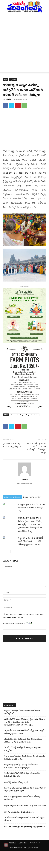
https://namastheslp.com (24, 483)
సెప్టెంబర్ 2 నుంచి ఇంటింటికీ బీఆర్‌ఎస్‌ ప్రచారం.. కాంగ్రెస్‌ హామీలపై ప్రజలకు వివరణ (30, 541)
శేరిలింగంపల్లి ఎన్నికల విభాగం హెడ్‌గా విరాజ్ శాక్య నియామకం (22, 797)
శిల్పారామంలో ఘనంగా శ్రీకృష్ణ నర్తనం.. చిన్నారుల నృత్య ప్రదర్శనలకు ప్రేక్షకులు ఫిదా (24, 757)
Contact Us (23, 843)
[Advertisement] (24, 38)
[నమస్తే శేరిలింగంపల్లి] (24, 6)
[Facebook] (5, 105)
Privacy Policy (35, 843)
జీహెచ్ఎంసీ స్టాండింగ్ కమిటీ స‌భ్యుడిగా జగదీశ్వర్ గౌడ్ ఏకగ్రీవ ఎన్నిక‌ (36, 448)
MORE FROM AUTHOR (32, 497)
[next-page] (8, 551)
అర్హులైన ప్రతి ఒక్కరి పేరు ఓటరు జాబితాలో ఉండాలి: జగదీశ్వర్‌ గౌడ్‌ (31, 507)
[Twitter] (11, 105)
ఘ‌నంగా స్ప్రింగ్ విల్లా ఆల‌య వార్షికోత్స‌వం (12, 445)
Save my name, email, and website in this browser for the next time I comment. (23, 615)
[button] (4, 68)
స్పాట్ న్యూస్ (13, 79)
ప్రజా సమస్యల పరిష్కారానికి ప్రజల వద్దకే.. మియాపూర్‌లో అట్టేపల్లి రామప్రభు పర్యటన (24, 789)
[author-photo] (24, 475)
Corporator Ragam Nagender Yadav (24, 415)
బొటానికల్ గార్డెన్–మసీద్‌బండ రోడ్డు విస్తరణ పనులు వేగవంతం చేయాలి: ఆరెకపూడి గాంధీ (23, 740)
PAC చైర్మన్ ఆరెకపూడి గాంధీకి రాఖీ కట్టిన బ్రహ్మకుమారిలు (25, 827)
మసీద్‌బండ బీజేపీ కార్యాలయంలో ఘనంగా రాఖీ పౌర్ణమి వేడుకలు (24, 818)
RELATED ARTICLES (12, 497)
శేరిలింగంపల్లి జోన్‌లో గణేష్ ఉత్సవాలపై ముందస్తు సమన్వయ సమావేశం (22, 774)
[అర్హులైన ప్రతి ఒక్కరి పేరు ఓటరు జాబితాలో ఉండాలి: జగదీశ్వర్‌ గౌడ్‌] (9, 507)
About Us (12, 843)
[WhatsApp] (24, 105)
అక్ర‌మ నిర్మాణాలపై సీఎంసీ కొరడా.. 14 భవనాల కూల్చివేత (25, 805)
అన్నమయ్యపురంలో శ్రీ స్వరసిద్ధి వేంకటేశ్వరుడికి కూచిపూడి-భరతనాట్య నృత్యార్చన (21, 765)
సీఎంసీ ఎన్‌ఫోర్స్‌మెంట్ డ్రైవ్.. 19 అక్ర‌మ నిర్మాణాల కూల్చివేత (22, 748)
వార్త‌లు (5, 79)
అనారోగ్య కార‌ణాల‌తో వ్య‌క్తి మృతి (16, 782)
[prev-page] (4, 551)
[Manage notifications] (6, 845)
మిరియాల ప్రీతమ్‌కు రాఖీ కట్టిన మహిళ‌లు (19, 812)
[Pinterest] (18, 105)
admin (8, 99)
